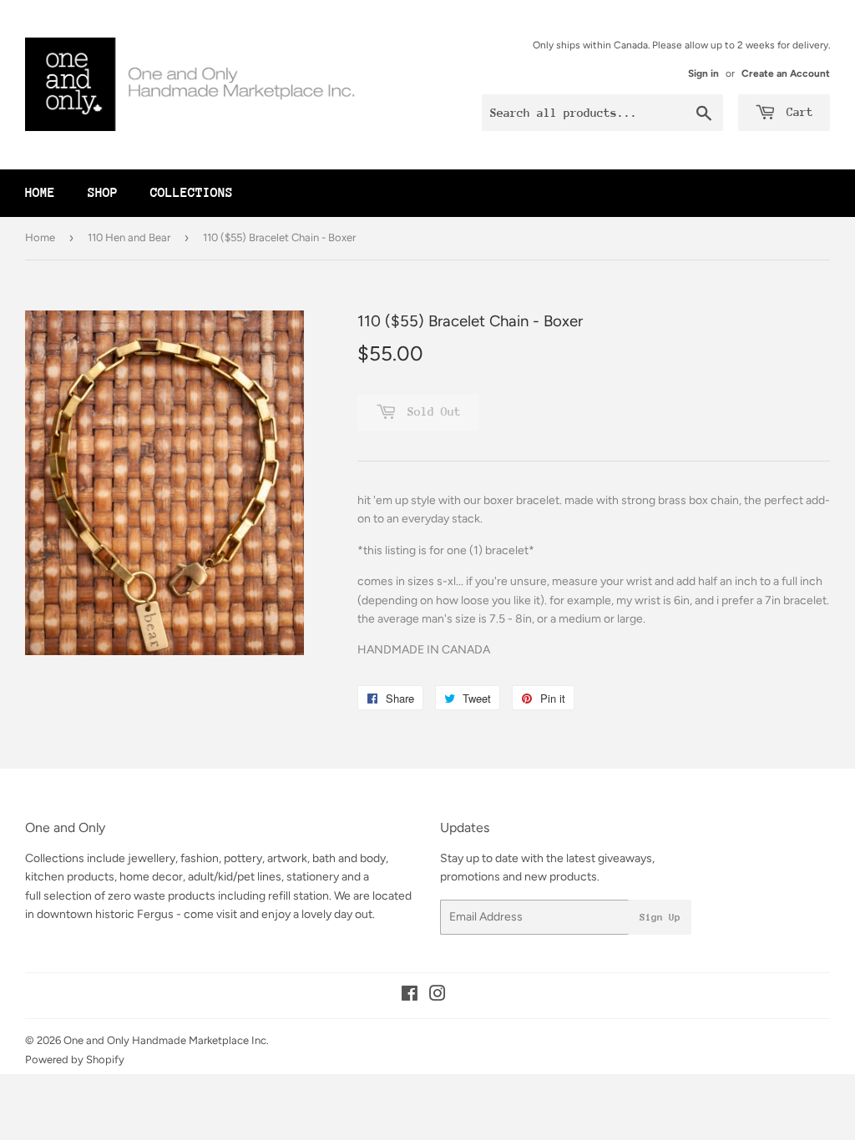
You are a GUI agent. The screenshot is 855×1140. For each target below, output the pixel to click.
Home (40, 192)
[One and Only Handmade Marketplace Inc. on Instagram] (437, 996)
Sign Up (660, 917)
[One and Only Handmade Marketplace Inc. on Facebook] (409, 996)
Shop (103, 192)
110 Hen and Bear (129, 237)
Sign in (703, 73)
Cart (796, 112)
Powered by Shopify (74, 1059)
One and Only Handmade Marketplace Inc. (166, 1040)
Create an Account (785, 73)
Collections (191, 192)
